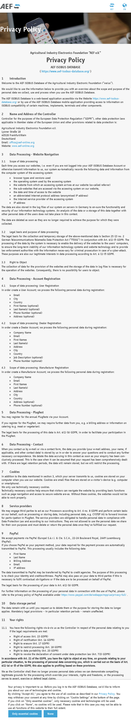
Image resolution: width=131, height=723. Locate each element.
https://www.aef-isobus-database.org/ (65, 71)
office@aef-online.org (22, 142)
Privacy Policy (107, 693)
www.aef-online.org (23, 145)
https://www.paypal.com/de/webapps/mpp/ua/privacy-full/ (93, 594)
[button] (25, 713)
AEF (111, 9)
